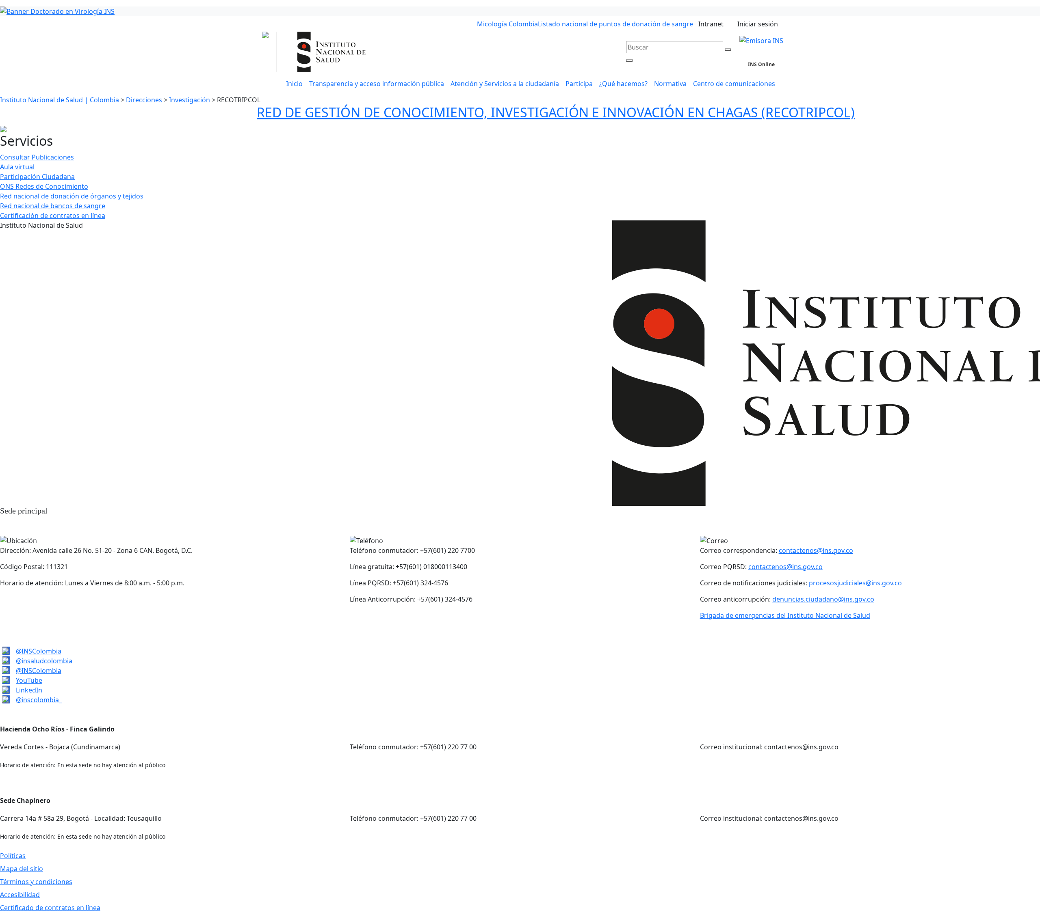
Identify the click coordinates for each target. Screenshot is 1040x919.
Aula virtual (17, 166)
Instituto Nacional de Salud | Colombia (59, 99)
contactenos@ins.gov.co (816, 550)
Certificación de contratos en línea (52, 215)
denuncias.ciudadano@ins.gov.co (823, 599)
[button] (504, 84)
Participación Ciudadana (37, 176)
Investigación (189, 99)
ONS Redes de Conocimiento (44, 186)
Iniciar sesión (757, 23)
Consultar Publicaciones (37, 157)
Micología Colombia (507, 23)
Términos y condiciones (36, 881)
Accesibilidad (20, 894)
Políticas (13, 855)
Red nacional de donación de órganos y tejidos (71, 196)
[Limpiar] (728, 49)
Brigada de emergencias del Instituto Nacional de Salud (785, 615)
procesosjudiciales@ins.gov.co (855, 582)
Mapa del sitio (21, 868)
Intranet (711, 23)
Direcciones (144, 99)
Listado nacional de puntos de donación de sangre (615, 23)
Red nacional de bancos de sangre (52, 205)
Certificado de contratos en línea (50, 907)
